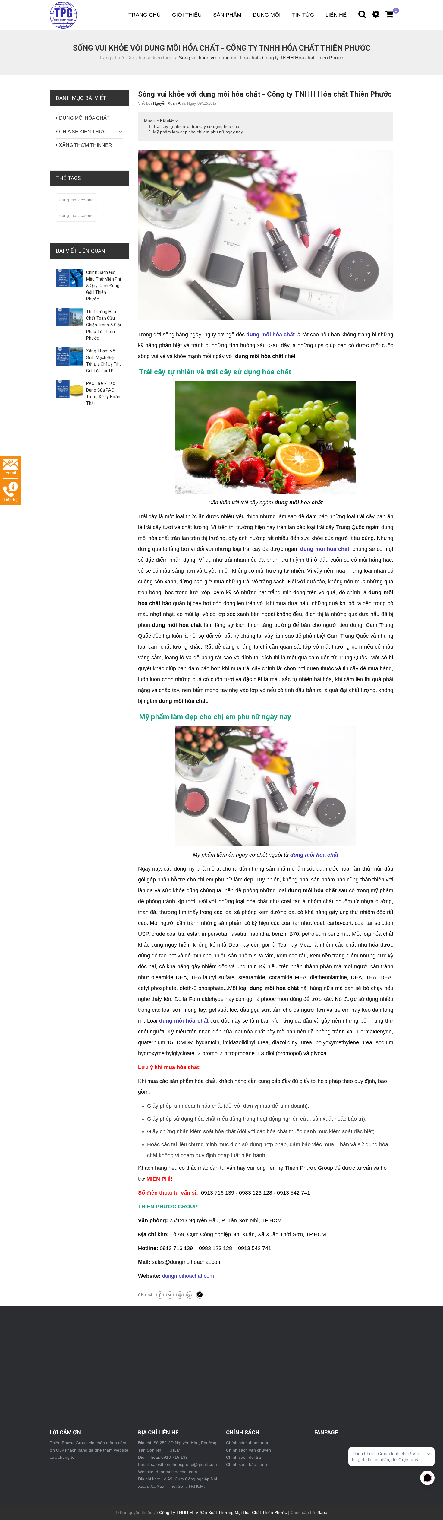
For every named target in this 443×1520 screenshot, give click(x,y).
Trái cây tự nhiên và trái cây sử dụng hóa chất (196, 126)
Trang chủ (144, 15)
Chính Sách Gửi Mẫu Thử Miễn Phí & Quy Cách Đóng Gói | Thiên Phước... (103, 285)
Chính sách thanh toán (247, 1442)
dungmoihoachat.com (188, 1276)
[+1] (189, 1295)
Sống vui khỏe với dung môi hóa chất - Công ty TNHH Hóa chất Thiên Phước (265, 94)
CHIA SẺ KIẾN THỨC (83, 131)
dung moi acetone (76, 199)
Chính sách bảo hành (246, 1464)
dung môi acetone (76, 215)
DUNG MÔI (267, 15)
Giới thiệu (187, 15)
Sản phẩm (227, 15)
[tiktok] (199, 1295)
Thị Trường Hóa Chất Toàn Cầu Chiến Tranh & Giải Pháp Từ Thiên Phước (103, 325)
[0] (386, 15)
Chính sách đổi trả (243, 1457)
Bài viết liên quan (80, 251)
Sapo (322, 1512)
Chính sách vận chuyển (248, 1450)
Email (10, 472)
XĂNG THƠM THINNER (85, 145)
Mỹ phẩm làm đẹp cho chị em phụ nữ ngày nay (198, 131)
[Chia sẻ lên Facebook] (160, 1295)
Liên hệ (336, 15)
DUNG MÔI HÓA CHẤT (84, 118)
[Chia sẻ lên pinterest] (180, 1295)
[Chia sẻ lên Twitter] (170, 1295)
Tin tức (303, 15)
